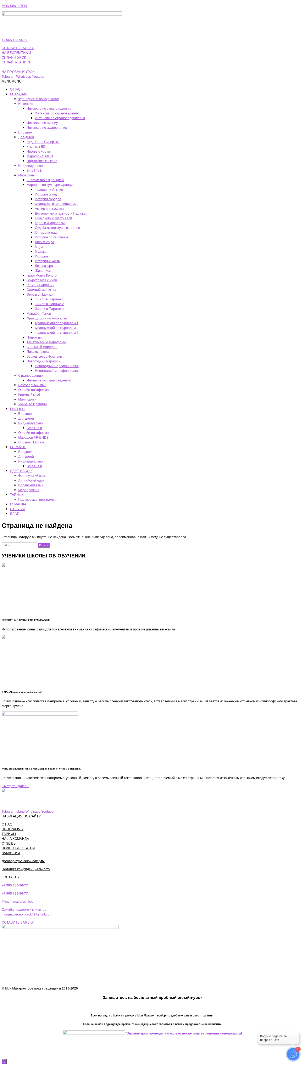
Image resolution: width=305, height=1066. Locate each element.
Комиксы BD (36, 146)
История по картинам (51, 237)
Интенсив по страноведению (49, 108)
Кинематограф (46, 232)
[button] (12, 81)
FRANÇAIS (18, 94)
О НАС (15, 89)
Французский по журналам (38, 98)
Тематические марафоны (46, 342)
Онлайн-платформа (33, 389)
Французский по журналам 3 (56, 332)
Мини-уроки (27, 399)
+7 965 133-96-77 (15, 39)
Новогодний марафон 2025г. (57, 370)
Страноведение (30, 375)
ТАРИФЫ (17, 494)
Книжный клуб (29, 394)
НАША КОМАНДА (15, 838)
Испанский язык (30, 485)
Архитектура (44, 241)
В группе (25, 132)
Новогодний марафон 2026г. (57, 365)
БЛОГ (14, 513)
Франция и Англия (49, 189)
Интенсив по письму (42, 122)
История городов (48, 199)
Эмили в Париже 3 (49, 308)
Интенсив (25, 103)
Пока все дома (38, 351)
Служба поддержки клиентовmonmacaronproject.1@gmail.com (27, 912)
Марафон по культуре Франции (50, 184)
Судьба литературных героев (57, 227)
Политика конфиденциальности (26, 869)
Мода (39, 246)
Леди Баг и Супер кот (43, 141)
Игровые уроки (38, 151)
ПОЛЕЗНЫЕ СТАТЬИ (18, 848)
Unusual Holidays (31, 442)
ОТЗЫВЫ (17, 508)
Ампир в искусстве (49, 208)
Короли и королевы (50, 222)
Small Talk (34, 170)
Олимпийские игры (41, 289)
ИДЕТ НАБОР (21, 470)
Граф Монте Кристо (42, 275)
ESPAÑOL (18, 446)
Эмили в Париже (40, 294)
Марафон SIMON (40, 156)
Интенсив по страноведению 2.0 (60, 117)
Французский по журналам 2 (56, 327)
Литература (44, 265)
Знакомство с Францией (45, 179)
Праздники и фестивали (53, 218)
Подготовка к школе (42, 160)
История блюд (46, 194)
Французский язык (32, 475)
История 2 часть (47, 261)
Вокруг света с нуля (42, 280)
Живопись (43, 270)
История (41, 256)
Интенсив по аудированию (47, 127)
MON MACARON (14, 5)
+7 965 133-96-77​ (15, 893)
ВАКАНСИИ (11, 852)
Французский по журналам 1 (56, 323)
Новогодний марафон (43, 361)
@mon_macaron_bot (17, 901)
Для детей (26, 137)
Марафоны (26, 175)
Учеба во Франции (32, 404)
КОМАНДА (18, 504)
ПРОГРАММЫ (12, 829)
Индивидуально (30, 165)
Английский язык (31, 480)
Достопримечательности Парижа (60, 213)
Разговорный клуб (32, 384)
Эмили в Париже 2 (49, 303)
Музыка (40, 251)
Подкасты (34, 337)
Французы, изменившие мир (56, 203)
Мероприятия (28, 489)
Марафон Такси (39, 313)
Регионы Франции (40, 284)
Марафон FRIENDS (33, 437)
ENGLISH (17, 408)
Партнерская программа (37, 499)
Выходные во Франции (44, 356)
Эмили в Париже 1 (49, 299)
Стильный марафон (42, 346)
